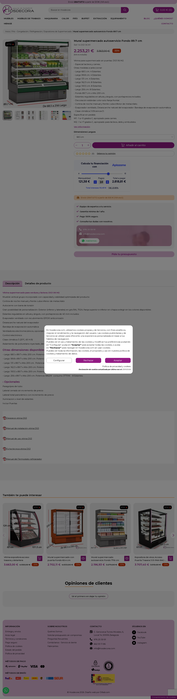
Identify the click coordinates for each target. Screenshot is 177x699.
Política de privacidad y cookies (116, 366)
